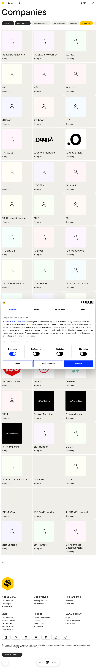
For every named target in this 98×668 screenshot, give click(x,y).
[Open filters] (5, 662)
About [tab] (83, 309)
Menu (41, 662)
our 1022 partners (17, 322)
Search (54, 662)
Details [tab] (36, 309)
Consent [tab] (12, 309)
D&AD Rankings (59, 23)
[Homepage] (47, 662)
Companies (21, 23)
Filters (6, 23)
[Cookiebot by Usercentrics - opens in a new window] (83, 302)
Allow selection (48, 364)
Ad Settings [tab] (60, 309)
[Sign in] (93, 3)
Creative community (41, 23)
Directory (73, 23)
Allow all (78, 364)
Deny (17, 364)
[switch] (36, 354)
